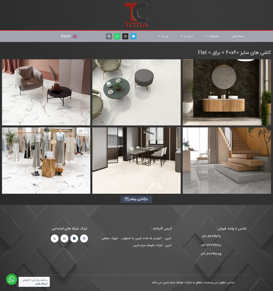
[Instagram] (125, 36)
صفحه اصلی (237, 36)
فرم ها (165, 36)
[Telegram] (133, 36)
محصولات (214, 36)
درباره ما (188, 36)
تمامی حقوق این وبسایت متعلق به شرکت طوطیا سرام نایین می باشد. (192, 282)
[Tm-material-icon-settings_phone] (55, 238)
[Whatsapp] (117, 36)
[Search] (109, 36)
